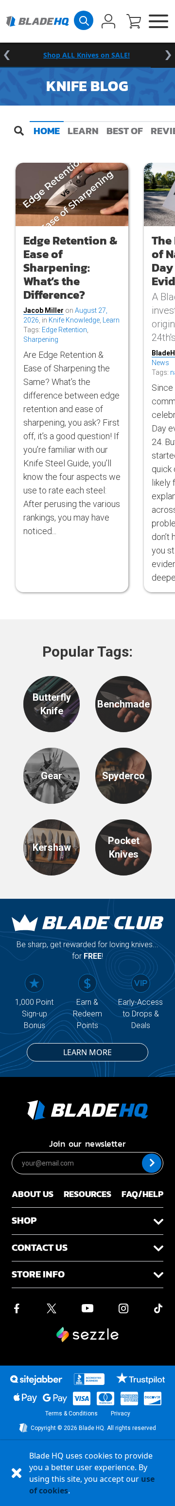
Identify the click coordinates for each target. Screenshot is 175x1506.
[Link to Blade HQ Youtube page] (87, 1307)
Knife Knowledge (74, 320)
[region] (87, 55)
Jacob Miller (43, 310)
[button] (133, 22)
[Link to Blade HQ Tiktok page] (158, 1307)
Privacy (120, 1413)
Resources (87, 1193)
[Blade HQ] (37, 21)
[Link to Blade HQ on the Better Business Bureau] (89, 1379)
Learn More (87, 1052)
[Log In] (108, 22)
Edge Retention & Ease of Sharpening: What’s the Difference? (70, 267)
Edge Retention (64, 330)
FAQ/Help (142, 1193)
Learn (83, 130)
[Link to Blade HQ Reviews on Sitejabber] (36, 1380)
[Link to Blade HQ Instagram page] (123, 1307)
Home (47, 130)
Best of (124, 130)
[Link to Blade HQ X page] (51, 1307)
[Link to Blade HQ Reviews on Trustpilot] (140, 1378)
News (160, 363)
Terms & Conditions (71, 1413)
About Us (32, 1193)
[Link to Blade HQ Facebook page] (16, 1307)
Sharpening (40, 339)
